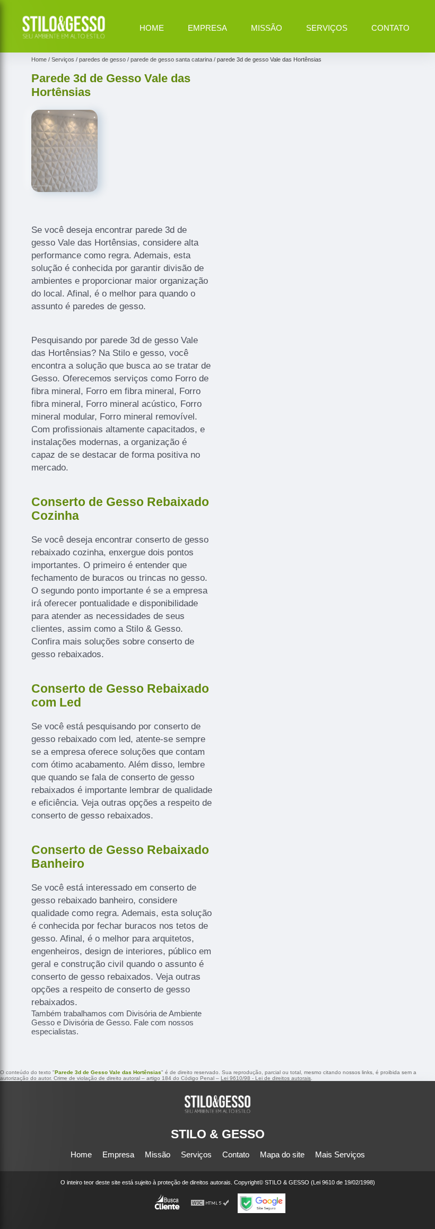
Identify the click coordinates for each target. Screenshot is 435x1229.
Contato (390, 27)
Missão (266, 27)
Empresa (207, 27)
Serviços (326, 27)
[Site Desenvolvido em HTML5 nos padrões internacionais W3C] (210, 1203)
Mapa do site (282, 1154)
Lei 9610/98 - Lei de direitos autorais (266, 1078)
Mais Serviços (340, 1154)
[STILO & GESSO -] (64, 40)
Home (152, 27)
